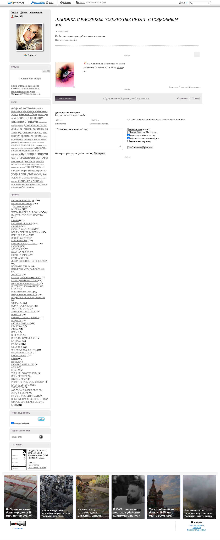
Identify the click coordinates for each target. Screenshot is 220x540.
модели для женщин (23, 145)
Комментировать (65, 98)
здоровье (24, 132)
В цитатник (194, 87)
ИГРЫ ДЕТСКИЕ (19, 376)
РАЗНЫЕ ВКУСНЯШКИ (22, 229)
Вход (51, 2)
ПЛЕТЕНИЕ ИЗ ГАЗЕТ (22, 292)
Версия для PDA (197, 525)
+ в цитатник (62, 31)
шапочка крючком (30, 178)
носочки (41, 147)
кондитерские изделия (26, 135)
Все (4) (46, 71)
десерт (20, 125)
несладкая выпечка (28, 148)
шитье (37, 185)
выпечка (16, 111)
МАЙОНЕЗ (16, 344)
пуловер (16, 154)
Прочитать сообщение (66, 40)
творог (22, 167)
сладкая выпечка (35, 157)
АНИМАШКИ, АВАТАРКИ (23, 311)
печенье (15, 150)
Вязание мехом (20, 206)
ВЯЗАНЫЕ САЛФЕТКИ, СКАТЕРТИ (28, 399)
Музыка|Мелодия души (23, 91)
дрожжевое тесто (35, 125)
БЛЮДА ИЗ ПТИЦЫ (20, 266)
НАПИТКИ (16, 314)
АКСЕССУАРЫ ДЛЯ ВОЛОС (24, 390)
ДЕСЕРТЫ (16, 274)
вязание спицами (24, 121)
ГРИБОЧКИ (17, 326)
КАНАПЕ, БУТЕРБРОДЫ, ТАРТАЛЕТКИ (23, 386)
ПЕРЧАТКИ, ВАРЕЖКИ (22, 306)
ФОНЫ (14, 367)
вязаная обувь (28, 114)
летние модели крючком (33, 142)
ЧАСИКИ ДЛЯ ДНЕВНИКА (24, 350)
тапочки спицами (28, 164)
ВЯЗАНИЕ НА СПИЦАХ (22, 200)
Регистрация (39, 2)
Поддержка (180, 3)
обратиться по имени (114, 63)
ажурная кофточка (23, 108)
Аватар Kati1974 (29, 37)
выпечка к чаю (31, 111)
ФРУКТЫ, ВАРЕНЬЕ (21, 323)
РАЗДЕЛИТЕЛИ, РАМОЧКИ (24, 294)
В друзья (32, 55)
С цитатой (184, 87)
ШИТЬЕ (15, 220)
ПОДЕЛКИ (16, 320)
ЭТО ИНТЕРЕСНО (20, 309)
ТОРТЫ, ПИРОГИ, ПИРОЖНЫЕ (26, 212)
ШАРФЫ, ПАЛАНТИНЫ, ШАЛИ (26, 277)
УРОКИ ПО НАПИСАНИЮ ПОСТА (27, 382)
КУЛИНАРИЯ (17, 258)
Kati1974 (12, 16)
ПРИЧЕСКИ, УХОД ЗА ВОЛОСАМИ (28, 269)
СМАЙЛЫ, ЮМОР (20, 393)
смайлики (82, 129)
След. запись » (142, 98)
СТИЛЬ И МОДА (19, 379)
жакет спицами (21, 128)
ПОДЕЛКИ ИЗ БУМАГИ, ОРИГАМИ (28, 297)
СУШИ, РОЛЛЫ (18, 355)
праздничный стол (29, 150)
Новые (195, 98)
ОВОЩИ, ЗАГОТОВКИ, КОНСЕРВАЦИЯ (22, 239)
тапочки (30, 161)
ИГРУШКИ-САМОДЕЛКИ (23, 338)
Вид (184, 3)
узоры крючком (38, 170)
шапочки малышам (22, 184)
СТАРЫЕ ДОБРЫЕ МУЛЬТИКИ (26, 402)
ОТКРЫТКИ (17, 303)
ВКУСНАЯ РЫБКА (20, 252)
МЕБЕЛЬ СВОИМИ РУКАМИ (25, 396)
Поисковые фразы (37, 467)
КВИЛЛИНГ (17, 347)
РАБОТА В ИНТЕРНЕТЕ (22, 364)
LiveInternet (16, 3)
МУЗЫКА (15, 370)
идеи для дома (39, 132)
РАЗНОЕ (15, 246)
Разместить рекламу (196, 530)
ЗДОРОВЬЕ (17, 249)
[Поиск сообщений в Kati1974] (41, 419)
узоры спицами (22, 174)
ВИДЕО (15, 361)
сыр (21, 161)
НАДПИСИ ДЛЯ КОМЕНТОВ (24, 283)
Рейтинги (67, 2)
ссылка (120, 67)
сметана (15, 161)
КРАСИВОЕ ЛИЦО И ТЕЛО (24, 243)
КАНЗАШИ (16, 341)
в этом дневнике (21, 423)
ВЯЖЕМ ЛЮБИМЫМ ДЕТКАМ (25, 232)
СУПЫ (14, 358)
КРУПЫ (15, 405)
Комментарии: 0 (33, 94)
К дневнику (126, 98)
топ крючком (33, 166)
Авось (82, 2)
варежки (39, 108)
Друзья (23, 12)
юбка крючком (27, 187)
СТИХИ (15, 329)
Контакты (197, 528)
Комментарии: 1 (32, 88)
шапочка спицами (30, 181)
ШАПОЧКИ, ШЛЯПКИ (21, 223)
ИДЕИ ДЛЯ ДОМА (20, 235)
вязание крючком (30, 118)
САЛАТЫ (15, 226)
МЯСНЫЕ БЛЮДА (20, 255)
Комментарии (36, 12)
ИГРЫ (14, 332)
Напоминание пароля (99, 124)
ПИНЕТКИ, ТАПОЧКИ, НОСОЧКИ (27, 215)
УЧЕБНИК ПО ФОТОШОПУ (24, 373)
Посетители (34, 465)
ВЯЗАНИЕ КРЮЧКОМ (21, 203)
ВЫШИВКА (16, 335)
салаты (16, 157)
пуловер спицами (34, 154)
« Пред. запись (110, 98)
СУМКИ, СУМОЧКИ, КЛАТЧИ (25, 317)
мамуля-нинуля (95, 63)
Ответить (173, 87)
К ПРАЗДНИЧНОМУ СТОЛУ (24, 280)
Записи (14, 12)
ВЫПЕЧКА (16, 209)
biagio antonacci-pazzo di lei (25, 86)
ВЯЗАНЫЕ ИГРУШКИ (21, 352)
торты (25, 170)
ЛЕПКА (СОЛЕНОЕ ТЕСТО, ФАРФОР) (29, 261)
